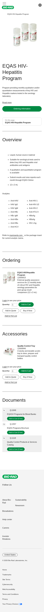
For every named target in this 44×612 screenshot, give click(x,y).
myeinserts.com (15, 235)
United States (10, 555)
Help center (7, 519)
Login (5, 301)
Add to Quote (10, 311)
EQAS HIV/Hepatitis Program (26, 274)
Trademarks (6, 575)
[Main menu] (4, 3)
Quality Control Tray (26, 346)
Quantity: (6, 304)
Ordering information (22, 109)
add (4, 410)
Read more (7, 103)
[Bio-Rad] (10, 477)
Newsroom (19, 505)
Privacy (5, 599)
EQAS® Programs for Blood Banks (21, 414)
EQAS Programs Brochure (18, 428)
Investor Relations (6, 537)
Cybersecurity (7, 584)
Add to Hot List (11, 316)
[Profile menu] (32, 5)
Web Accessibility (8, 589)
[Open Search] (27, 5)
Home (4, 570)
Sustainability (21, 500)
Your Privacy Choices (10, 604)
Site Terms (6, 579)
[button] (3, 14)
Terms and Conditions (10, 594)
